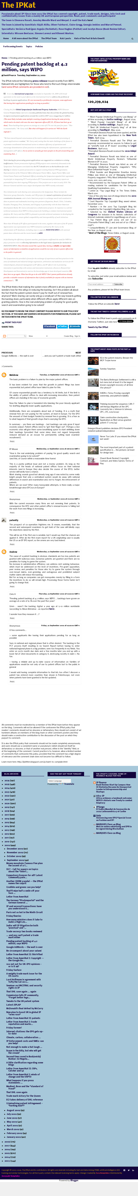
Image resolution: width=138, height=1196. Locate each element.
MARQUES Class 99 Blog (108, 833)
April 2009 (12, 1126)
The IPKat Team (49, 39)
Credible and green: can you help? (23, 887)
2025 (7, 784)
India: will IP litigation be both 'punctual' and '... (22, 927)
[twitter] (129, 1170)
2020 (7, 804)
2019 (7, 807)
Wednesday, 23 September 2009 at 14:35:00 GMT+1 (58, 552)
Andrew (13, 552)
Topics (29, 47)
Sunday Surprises (107, 369)
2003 (7, 1161)
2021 (7, 800)
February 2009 (15, 1133)
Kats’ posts (65, 39)
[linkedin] (133, 1170)
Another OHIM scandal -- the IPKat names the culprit (24, 882)
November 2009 (15, 853)
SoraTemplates (102, 1173)
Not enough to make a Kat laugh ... (24, 1047)
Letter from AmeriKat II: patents (23, 1018)
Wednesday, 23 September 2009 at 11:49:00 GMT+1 (58, 520)
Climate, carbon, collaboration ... (23, 1038)
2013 (7, 830)
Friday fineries (13, 916)
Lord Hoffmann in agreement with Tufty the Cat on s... (23, 981)
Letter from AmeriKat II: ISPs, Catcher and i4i (21, 1070)
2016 (7, 819)
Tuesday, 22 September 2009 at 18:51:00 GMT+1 (60, 375)
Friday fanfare (13, 970)
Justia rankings (115, 119)
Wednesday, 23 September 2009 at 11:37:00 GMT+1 (58, 499)
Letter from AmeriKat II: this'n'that (24, 955)
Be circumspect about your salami (24, 951)
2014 (7, 826)
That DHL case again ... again (21, 992)
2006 (7, 1150)
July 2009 (12, 1114)
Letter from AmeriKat (17, 897)
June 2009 (12, 1118)
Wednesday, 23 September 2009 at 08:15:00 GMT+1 (58, 449)
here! (90, 20)
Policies (39, 47)
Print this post (13, 323)
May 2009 (12, 1122)
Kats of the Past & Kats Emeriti (89, 39)
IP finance (101, 783)
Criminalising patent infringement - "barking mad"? (24, 1104)
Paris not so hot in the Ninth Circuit (24, 912)
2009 (7, 845)
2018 (7, 811)
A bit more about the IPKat (25, 39)
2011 (7, 838)
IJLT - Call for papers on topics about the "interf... (22, 870)
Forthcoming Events (13, 47)
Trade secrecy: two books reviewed (24, 932)
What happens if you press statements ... (20, 1082)
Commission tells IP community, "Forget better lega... (22, 996)
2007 (7, 1146)
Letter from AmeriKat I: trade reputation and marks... (21, 1023)
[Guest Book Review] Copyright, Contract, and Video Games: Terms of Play (117, 461)
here (51, 609)
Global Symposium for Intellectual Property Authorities (36, 110)
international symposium (24, 94)
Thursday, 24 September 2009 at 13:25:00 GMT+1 (59, 594)
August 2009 (14, 1110)
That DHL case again (16, 1092)
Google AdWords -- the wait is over (24, 947)
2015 (7, 823)
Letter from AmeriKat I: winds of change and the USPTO (23, 1076)
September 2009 (16, 860)
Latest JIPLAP (13, 1005)
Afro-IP (100, 796)
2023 (7, 792)
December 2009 (15, 849)
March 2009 (13, 1129)
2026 (7, 781)
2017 (7, 815)
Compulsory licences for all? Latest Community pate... (24, 876)
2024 (7, 788)
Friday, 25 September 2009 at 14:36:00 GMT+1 (60, 626)
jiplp (98, 816)
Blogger (74, 1181)
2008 (7, 1142)
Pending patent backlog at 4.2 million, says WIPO (21, 942)
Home (6, 39)
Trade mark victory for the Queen (23, 1096)
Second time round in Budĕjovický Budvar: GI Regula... (23, 1058)
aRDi (41, 233)
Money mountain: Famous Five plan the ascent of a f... (24, 864)
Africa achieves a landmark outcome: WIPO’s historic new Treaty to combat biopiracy (114, 800)
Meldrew (13, 375)
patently (13, 520)
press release (40, 81)
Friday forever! (14, 1028)
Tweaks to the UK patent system (22, 1001)
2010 (7, 842)
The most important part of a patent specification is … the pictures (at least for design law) (117, 450)
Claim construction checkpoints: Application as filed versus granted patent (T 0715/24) (115, 420)
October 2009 (14, 856)
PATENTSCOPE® (53, 230)
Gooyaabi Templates (11, 1176)
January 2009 (14, 1137)
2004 (7, 1157)
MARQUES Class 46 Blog (108, 824)
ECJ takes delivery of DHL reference (24, 1100)
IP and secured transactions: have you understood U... (24, 907)
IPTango (100, 807)
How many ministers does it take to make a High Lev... (24, 921)
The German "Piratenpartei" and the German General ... (25, 901)
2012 (7, 834)
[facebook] (124, 1170)
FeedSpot (105, 130)
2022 (7, 796)
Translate (69, 784)
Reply (12, 441)
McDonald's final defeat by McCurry (24, 1009)
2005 (7, 1153)
